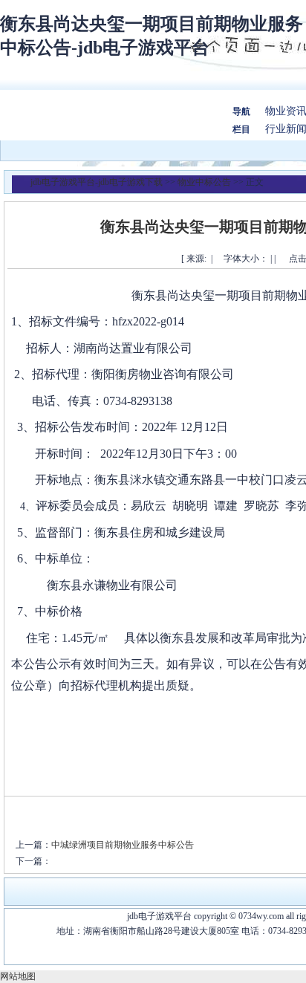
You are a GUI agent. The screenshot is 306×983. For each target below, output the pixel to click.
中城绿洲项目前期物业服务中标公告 (122, 845)
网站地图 (18, 976)
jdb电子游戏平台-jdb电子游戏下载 (96, 182)
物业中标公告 (204, 182)
